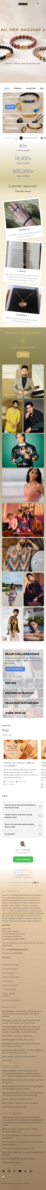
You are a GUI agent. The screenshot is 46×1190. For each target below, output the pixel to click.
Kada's (26, 1040)
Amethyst (5, 1132)
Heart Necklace (36, 1076)
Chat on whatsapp (23, 859)
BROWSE (10, 107)
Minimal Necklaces (8, 1014)
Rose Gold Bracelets (37, 1086)
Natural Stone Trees (9, 1129)
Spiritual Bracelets (9, 1123)
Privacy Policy (7, 981)
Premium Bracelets (22, 1089)
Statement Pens (29, 1148)
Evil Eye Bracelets (22, 1086)
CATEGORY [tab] (18, 88)
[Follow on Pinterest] (14, 1171)
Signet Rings (26, 1020)
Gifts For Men (7, 1060)
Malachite (13, 1144)
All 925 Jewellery (8, 1057)
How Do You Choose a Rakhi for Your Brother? (19, 764)
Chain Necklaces (21, 1011)
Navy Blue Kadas (25, 1029)
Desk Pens (19, 1148)
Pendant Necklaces (34, 1011)
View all (23, 355)
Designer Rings (19, 1023)
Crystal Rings (17, 1080)
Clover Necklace (23, 1071)
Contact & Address (9, 989)
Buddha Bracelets (8, 1117)
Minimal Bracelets (9, 1089)
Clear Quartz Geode (35, 1142)
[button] (3, 4)
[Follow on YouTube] (20, 1171)
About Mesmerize (8, 973)
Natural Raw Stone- (9, 1142)
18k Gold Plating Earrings (23, 1093)
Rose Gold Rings (7, 1082)
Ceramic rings (16, 1020)
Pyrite (28, 1129)
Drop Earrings (18, 1095)
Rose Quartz (21, 1129)
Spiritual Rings (30, 1023)
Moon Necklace (36, 1135)
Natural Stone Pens (8, 1148)
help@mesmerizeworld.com (18, 949)
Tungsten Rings (7, 1023)
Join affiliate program (9, 969)
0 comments (10, 784)
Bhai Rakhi (26, 1152)
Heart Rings (39, 1080)
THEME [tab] (6, 88)
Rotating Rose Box (8, 1163)
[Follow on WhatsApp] (30, 1171)
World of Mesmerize (24, 1183)
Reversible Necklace (23, 1076)
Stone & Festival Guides (10, 977)
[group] (23, 41)
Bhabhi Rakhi (35, 1152)
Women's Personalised (9, 1099)
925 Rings (18, 1057)
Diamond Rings (29, 1080)
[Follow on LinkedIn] (25, 1171)
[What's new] (37, 4)
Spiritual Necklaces (23, 1014)
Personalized (16, 1046)
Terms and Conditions (10, 985)
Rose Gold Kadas (13, 1029)
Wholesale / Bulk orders (10, 965)
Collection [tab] (31, 88)
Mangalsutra (34, 1103)
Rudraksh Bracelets (37, 1120)
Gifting (18, 1163)
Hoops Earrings (38, 1093)
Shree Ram (13, 1053)
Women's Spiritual (8, 1103)
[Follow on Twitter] (3, 1171)
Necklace (20, 1040)
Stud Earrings (18, 1036)
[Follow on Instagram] (9, 1171)
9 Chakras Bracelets (22, 1120)
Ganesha (5, 1053)
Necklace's (19, 1103)
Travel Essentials (7, 1159)
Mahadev (38, 1050)
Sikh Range (35, 1044)
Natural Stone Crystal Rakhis (12, 1152)
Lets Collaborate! (15, 669)
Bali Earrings (28, 1036)
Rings (32, 1040)
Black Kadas (22, 1027)
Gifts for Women (7, 1107)
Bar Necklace (25, 1135)
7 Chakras (33, 1129)
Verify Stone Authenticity (11, 1000)
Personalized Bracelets (28, 1032)
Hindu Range (6, 1046)
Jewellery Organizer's (28, 1159)
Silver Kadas (31, 1027)
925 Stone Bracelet (29, 1057)
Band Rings (36, 1020)
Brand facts (6, 957)
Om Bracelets (33, 1117)
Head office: (6, 925)
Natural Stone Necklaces (10, 1135)
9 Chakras (18, 1132)
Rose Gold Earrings (30, 1095)
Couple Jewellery (20, 1107)
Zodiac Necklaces (8, 1076)
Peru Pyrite (19, 1142)
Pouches (17, 1159)
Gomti (12, 1132)
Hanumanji (30, 1050)
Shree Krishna (23, 1053)
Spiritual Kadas (15, 1032)
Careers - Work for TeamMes (8, 995)
